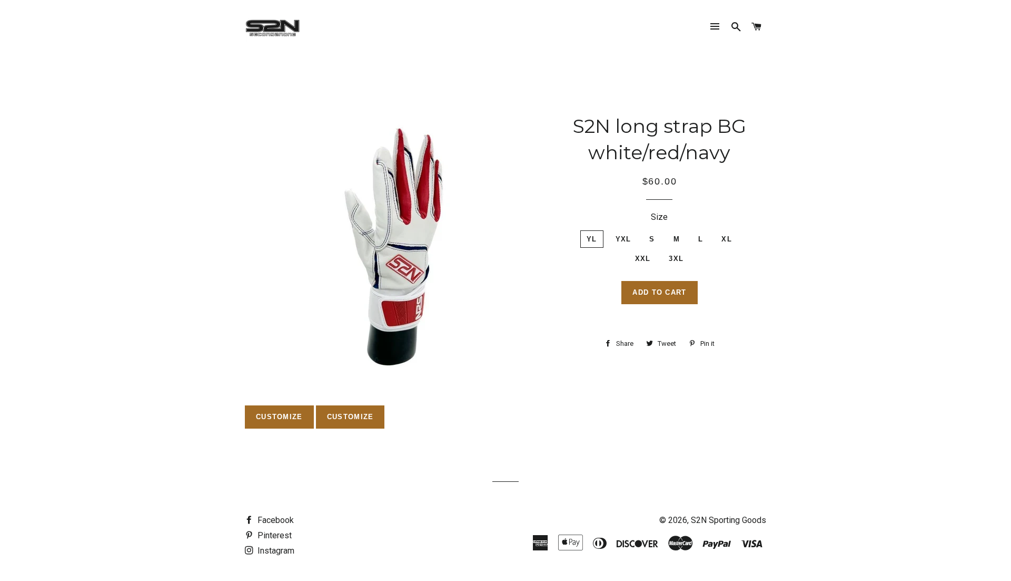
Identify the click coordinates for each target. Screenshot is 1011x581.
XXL (643, 259)
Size (659, 217)
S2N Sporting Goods (728, 520)
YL (592, 239)
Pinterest (273, 535)
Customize (279, 417)
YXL (623, 239)
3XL (676, 259)
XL (726, 239)
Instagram (274, 551)
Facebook (274, 520)
